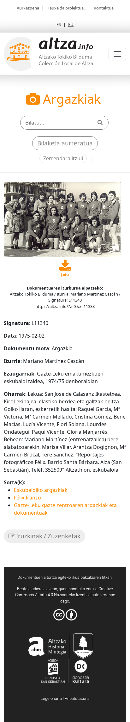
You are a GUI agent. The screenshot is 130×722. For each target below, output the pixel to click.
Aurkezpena (28, 8)
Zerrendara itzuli (63, 158)
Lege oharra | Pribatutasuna (65, 698)
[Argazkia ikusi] (62, 219)
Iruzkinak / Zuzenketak (47, 536)
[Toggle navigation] (117, 54)
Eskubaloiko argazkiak (41, 489)
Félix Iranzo (27, 497)
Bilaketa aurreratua (65, 143)
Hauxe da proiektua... (66, 8)
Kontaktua (104, 8)
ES (58, 24)
